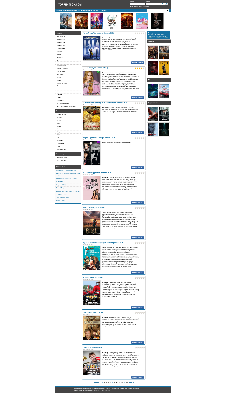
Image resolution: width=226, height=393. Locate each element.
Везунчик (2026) (61, 185)
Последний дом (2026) (62, 197)
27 (127, 382)
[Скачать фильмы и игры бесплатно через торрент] (72, 4)
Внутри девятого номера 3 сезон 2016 (99, 138)
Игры (58, 111)
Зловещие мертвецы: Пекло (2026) (66, 178)
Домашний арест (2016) (93, 312)
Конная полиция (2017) (93, 277)
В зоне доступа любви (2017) (95, 68)
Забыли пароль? (144, 6)
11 (119, 382)
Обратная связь (106, 390)
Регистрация (134, 6)
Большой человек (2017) (93, 347)
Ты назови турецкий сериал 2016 (97, 173)
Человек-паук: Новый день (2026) (66, 170)
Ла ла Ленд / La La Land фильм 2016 (98, 33)
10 (116, 382)
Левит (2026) (60, 188)
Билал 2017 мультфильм (94, 207)
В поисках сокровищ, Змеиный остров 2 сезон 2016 (105, 103)
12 (122, 382)
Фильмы (59, 33)
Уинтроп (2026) (60, 200)
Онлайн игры (60, 154)
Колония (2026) (60, 181)
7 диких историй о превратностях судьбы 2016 (103, 243)
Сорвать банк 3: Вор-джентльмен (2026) (68, 191)
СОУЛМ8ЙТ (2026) (61, 194)
